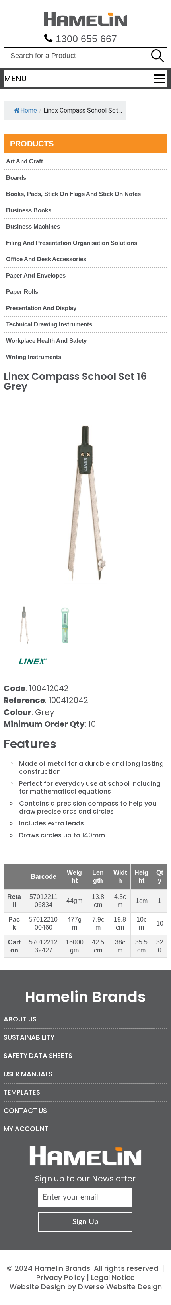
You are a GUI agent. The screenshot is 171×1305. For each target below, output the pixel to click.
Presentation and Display (41, 308)
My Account (26, 1129)
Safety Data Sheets (38, 1055)
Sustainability (29, 1037)
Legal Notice (113, 1277)
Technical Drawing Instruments (49, 324)
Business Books (28, 210)
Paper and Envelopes (36, 275)
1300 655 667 (86, 38)
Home (28, 110)
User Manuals (28, 1074)
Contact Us (25, 1110)
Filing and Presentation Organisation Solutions (71, 242)
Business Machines (33, 226)
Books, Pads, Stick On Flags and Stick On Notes (73, 193)
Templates (22, 1092)
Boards (16, 177)
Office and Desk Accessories (46, 259)
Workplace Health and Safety (46, 340)
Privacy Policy (60, 1277)
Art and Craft (24, 161)
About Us (20, 1019)
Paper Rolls (22, 291)
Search (157, 55)
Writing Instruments (33, 356)
